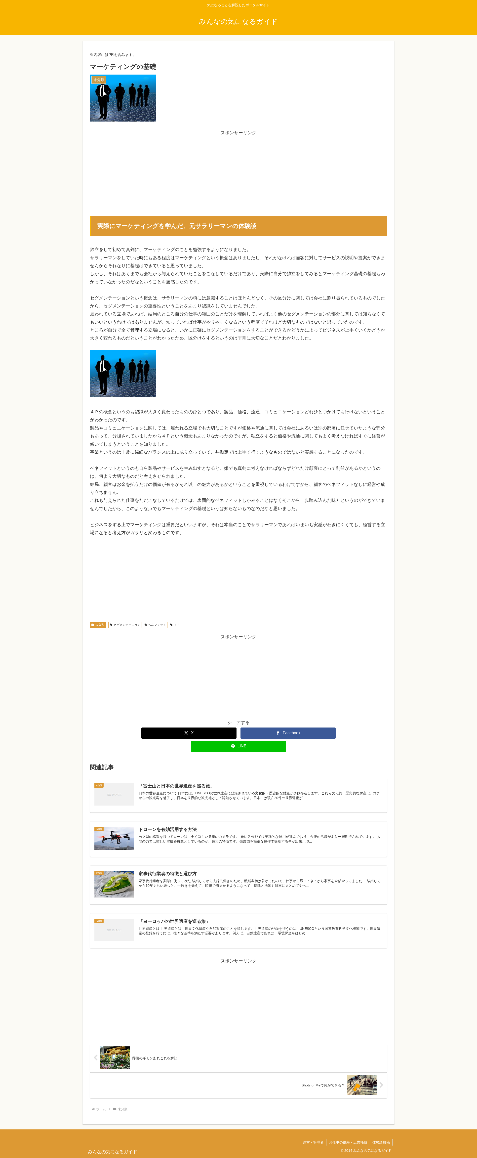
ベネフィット (157, 625)
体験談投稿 (381, 1142)
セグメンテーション (127, 625)
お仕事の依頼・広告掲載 (348, 1142)
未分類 (99, 625)
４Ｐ (177, 625)
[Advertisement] (238, 171)
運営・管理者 (313, 1142)
